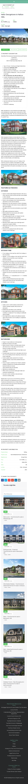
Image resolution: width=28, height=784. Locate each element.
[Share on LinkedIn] (16, 480)
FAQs (14, 743)
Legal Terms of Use (14, 753)
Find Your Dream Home (14, 728)
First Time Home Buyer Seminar (14, 725)
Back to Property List (8, 5)
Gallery (14, 746)
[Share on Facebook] (2, 480)
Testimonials (14, 758)
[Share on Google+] (12, 480)
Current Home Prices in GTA (14, 716)
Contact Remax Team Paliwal (14, 771)
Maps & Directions (14, 49)
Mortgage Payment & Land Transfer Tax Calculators (14, 707)
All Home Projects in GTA (14, 718)
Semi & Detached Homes (16, 454)
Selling (2, 12)
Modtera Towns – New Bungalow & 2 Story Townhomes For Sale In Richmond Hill (13, 683)
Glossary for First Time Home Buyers (14, 748)
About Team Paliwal (14, 735)
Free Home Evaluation (14, 732)
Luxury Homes (14, 709)
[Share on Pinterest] (9, 480)
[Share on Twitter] (5, 480)
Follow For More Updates (14, 769)
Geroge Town (24, 457)
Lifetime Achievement (14, 751)
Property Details (5, 49)
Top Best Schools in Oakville (14, 720)
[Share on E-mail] (19, 480)
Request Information (22, 49)
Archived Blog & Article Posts (14, 730)
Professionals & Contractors (14, 755)
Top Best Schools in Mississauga (14, 723)
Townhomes (24, 454)
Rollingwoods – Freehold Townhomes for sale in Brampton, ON (13, 551)
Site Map (14, 760)
